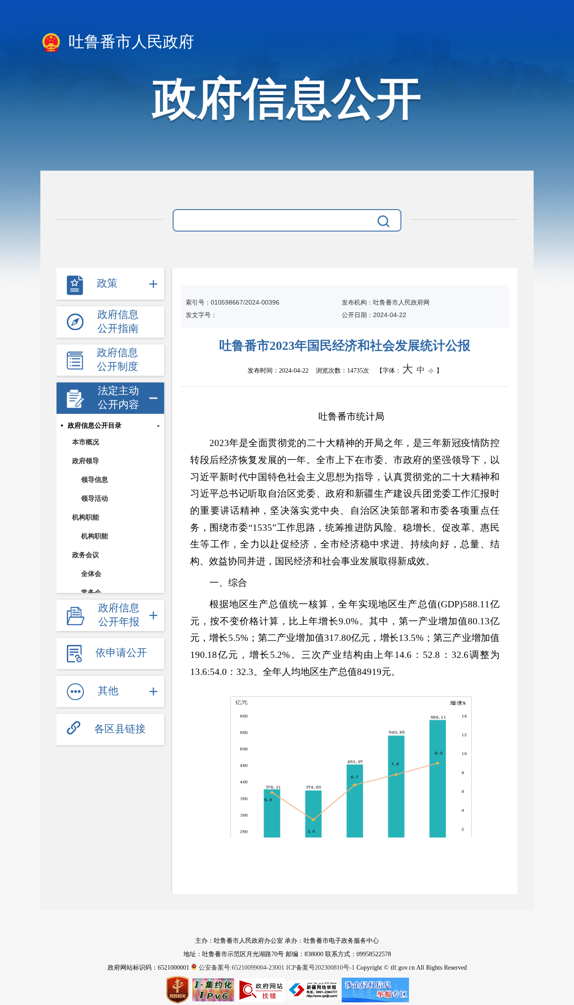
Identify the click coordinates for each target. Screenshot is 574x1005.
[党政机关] (178, 989)
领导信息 (94, 479)
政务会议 (85, 554)
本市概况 (85, 442)
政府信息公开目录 (95, 425)
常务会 (91, 592)
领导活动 (94, 498)
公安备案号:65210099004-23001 (241, 967)
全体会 (91, 573)
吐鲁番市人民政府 (129, 42)
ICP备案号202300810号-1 (320, 967)
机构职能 (85, 517)
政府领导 (85, 460)
